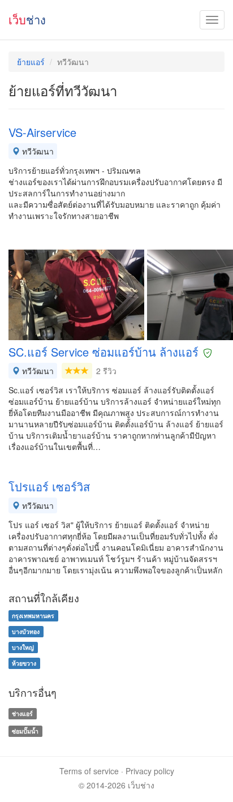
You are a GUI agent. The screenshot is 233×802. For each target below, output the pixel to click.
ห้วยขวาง (24, 663)
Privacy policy (150, 771)
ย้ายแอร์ (31, 61)
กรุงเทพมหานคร (33, 615)
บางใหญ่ (23, 647)
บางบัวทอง (26, 631)
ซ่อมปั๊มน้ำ (25, 731)
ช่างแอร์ (22, 713)
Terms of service (89, 771)
